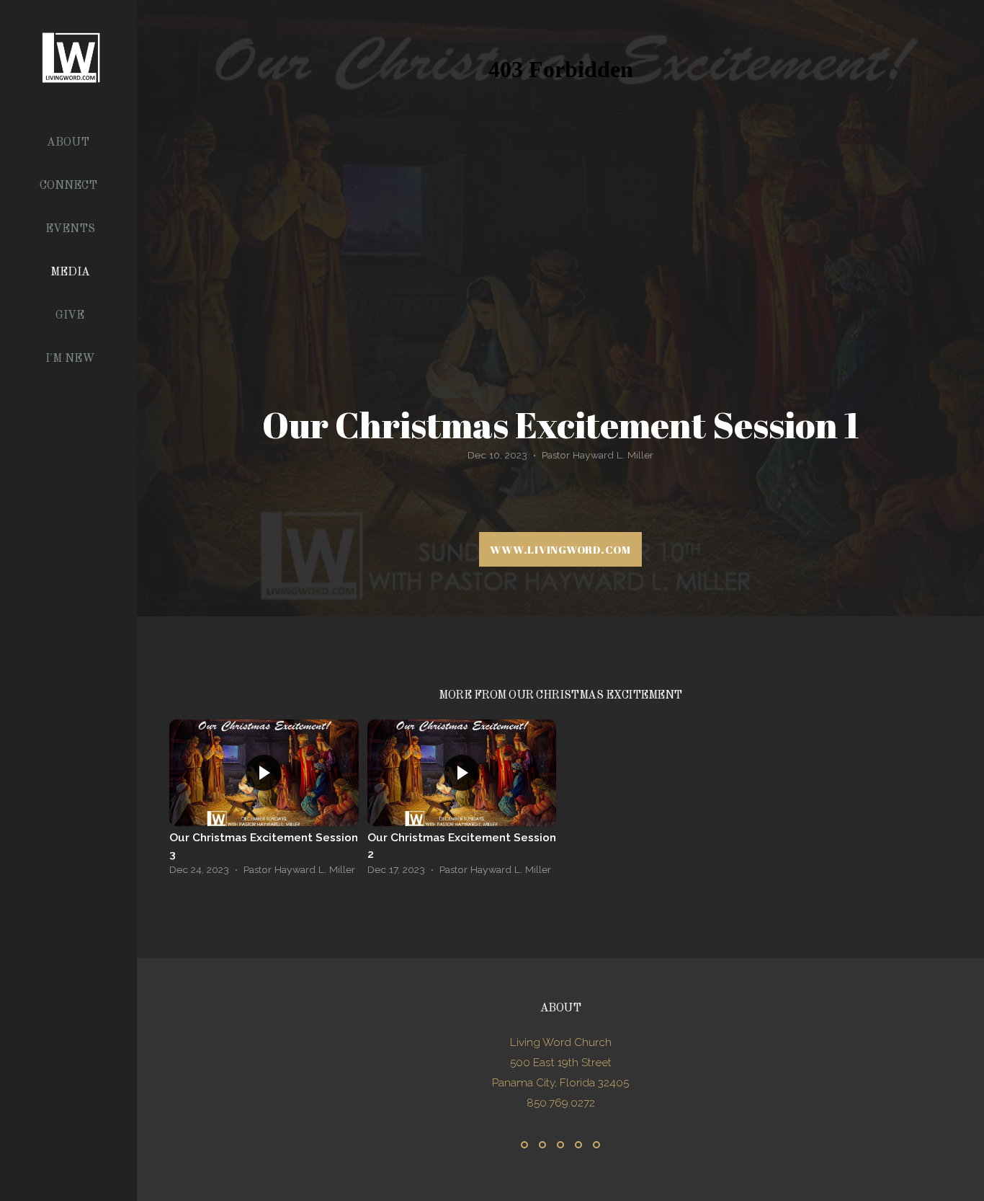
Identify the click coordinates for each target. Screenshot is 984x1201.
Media (70, 272)
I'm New (70, 359)
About (69, 143)
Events (70, 229)
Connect (70, 186)
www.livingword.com (560, 549)
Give (69, 316)
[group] (264, 801)
